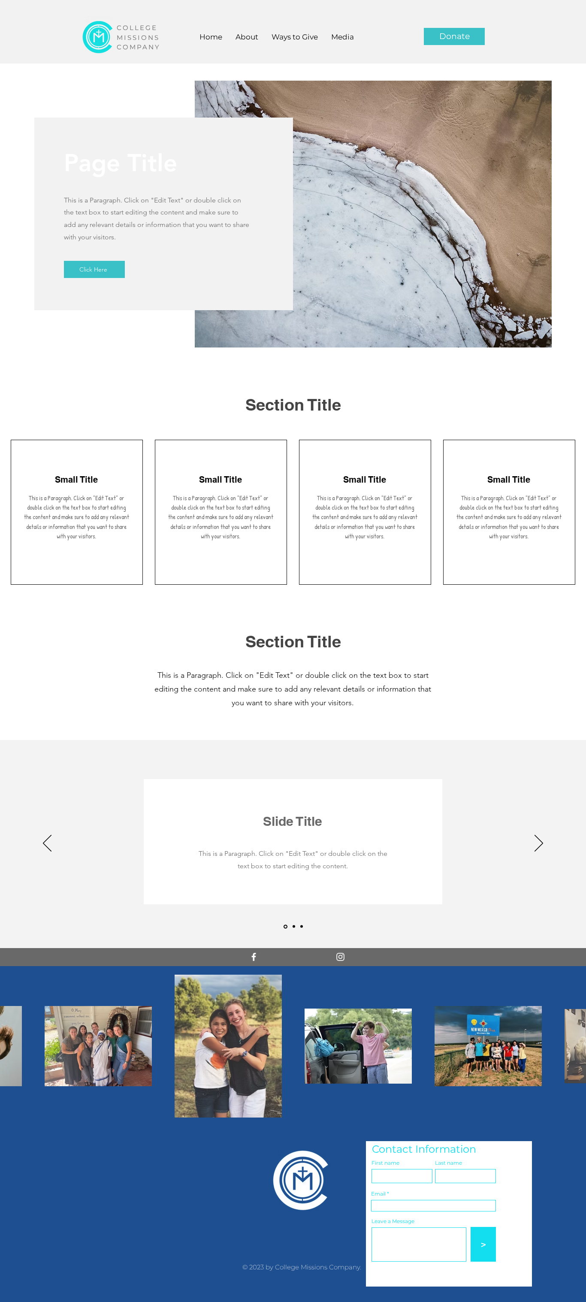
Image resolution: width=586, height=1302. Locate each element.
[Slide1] (285, 926)
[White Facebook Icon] (253, 957)
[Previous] (47, 844)
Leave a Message (393, 1221)
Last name (448, 1163)
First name (385, 1163)
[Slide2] (293, 926)
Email (378, 1193)
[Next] (539, 844)
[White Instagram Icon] (340, 957)
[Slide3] (301, 926)
